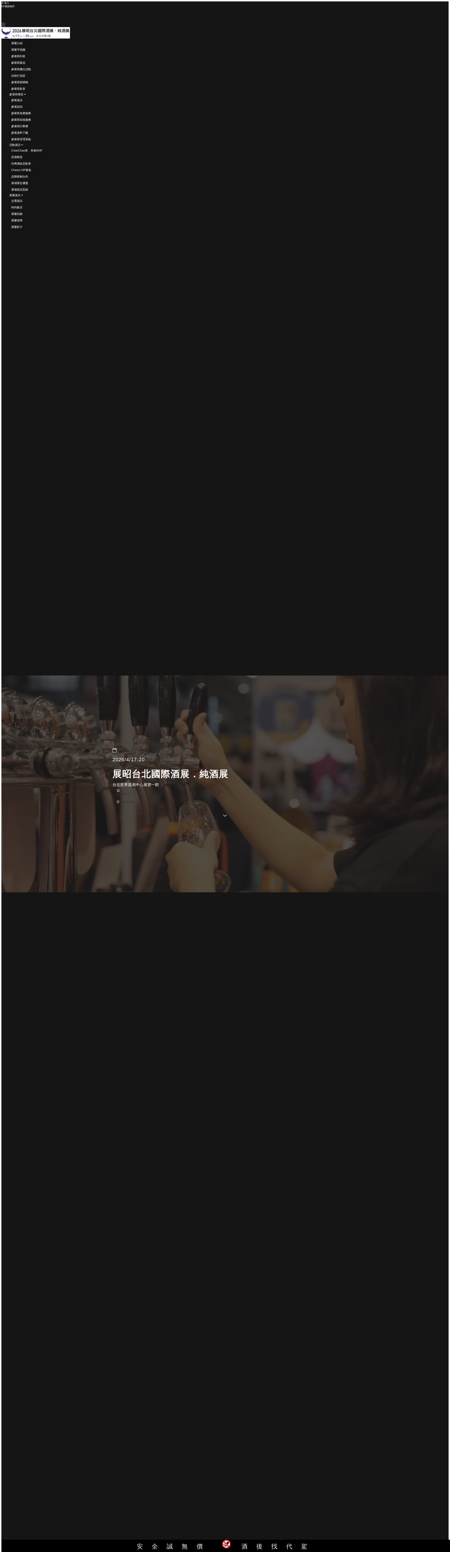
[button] (17, 37)
